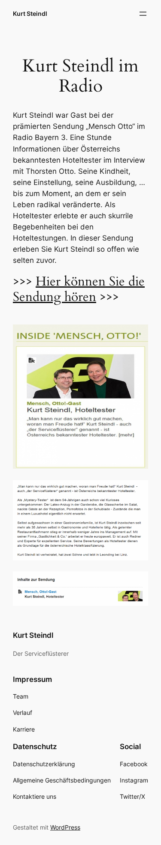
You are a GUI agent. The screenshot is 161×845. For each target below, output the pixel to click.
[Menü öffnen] (143, 14)
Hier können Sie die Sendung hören (79, 289)
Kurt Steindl (30, 13)
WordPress (65, 827)
